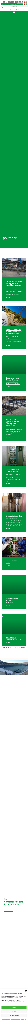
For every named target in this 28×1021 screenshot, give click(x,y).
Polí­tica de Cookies (6, 1019)
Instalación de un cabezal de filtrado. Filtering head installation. (13, 422)
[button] (26, 990)
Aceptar (14, 1007)
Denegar (14, 1011)
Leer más (8, 297)
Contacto (25, 9)
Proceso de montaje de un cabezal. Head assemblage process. (14, 283)
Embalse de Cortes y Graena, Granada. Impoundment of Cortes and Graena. (13, 381)
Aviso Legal (23, 1019)
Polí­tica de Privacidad (15, 1019)
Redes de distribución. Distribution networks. (14, 600)
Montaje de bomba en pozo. (14, 562)
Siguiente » (22, 647)
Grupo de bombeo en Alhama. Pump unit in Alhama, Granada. (14, 331)
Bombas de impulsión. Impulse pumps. (14, 517)
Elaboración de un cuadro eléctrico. (12, 470)
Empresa (7, 9)
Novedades (12, 9)
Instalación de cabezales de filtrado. (13, 639)
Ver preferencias (14, 1015)
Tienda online (19, 9)
